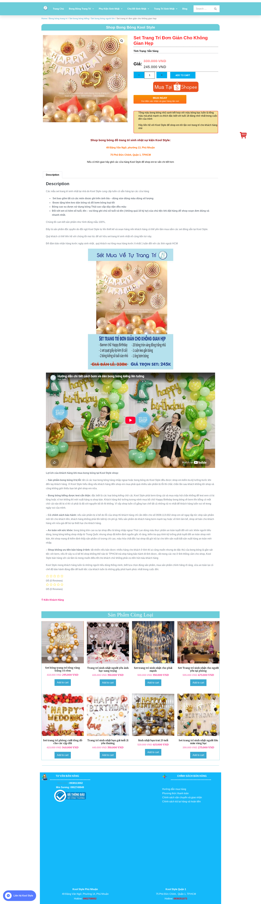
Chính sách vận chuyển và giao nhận (182, 797)
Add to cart (183, 75)
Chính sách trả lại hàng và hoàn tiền (181, 801)
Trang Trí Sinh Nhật (164, 8)
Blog (184, 8)
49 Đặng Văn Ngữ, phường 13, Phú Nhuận (130, 147)
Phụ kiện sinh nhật (109, 8)
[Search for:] (206, 8)
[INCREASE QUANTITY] (161, 75)
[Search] (215, 8)
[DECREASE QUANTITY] (139, 75)
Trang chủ (58, 8)
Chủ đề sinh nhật (136, 8)
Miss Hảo (62, 783)
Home (44, 18)
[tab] (52, 175)
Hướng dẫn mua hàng (174, 789)
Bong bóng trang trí (80, 8)
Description (52, 175)
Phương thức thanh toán (175, 793)
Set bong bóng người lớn (103, 18)
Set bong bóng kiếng (79, 18)
